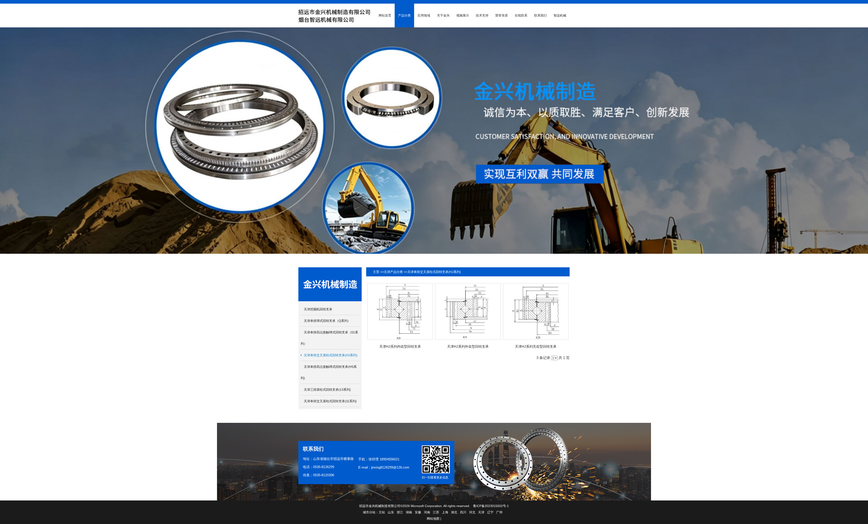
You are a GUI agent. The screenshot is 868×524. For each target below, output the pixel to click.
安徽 (418, 512)
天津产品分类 (393, 272)
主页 (376, 272)
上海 (445, 512)
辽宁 (490, 512)
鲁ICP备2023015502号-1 (491, 506)
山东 (391, 512)
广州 (499, 512)
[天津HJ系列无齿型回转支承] (535, 311)
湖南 (409, 512)
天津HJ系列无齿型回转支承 (536, 346)
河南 (427, 512)
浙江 (400, 512)
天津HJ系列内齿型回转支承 (400, 346)
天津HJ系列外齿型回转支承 (468, 346)
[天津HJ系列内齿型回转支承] (400, 311)
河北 (472, 512)
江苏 (436, 512)
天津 (481, 512)
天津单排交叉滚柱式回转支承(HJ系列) (434, 272)
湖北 (454, 512)
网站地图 (433, 518)
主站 (382, 512)
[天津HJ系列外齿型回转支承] (468, 311)
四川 (463, 512)
